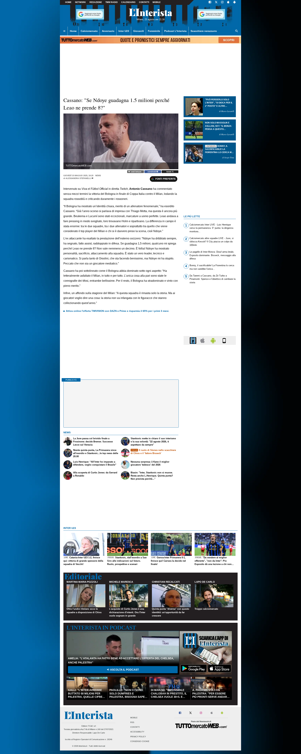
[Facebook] (210, 2)
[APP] (193, 340)
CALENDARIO (128, 2)
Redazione (96, 2)
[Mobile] (224, 340)
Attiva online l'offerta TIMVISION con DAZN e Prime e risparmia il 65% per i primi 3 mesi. (117, 311)
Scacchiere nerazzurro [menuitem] (204, 31)
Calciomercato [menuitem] (89, 31)
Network (80, 2)
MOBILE (157, 2)
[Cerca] (236, 31)
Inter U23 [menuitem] (123, 31)
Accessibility (137, 732)
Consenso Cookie (139, 741)
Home (68, 2)
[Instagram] (222, 2)
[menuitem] (64, 31)
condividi (152, 172)
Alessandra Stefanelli (78, 178)
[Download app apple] (228, 2)
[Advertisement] (210, 482)
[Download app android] (234, 2)
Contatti (135, 727)
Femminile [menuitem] (154, 31)
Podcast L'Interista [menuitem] (175, 31)
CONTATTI (144, 2)
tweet (169, 172)
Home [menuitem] (73, 31)
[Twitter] (216, 2)
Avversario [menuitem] (108, 31)
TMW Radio (111, 2)
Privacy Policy (138, 737)
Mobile (133, 718)
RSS (132, 722)
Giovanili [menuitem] (138, 31)
